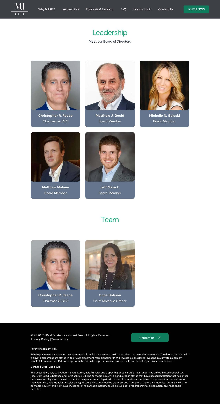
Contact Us (165, 9)
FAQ (123, 9)
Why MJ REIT (46, 9)
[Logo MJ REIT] (19, 9)
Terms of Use (59, 339)
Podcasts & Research (100, 9)
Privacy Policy (40, 339)
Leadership (69, 9)
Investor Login (142, 9)
